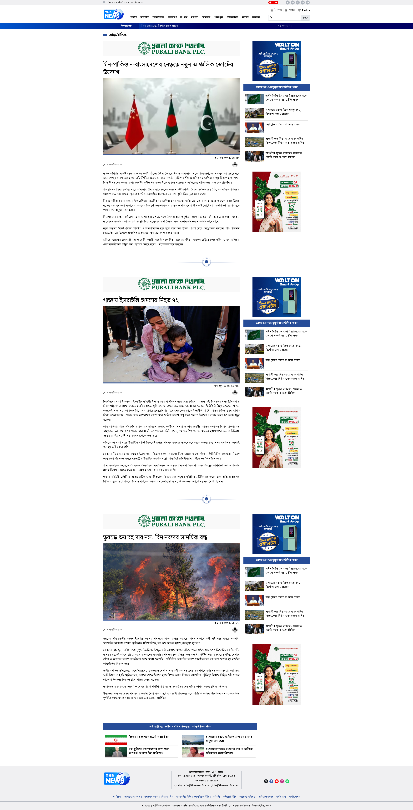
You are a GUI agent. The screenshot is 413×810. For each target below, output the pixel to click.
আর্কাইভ (292, 10)
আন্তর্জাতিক (158, 17)
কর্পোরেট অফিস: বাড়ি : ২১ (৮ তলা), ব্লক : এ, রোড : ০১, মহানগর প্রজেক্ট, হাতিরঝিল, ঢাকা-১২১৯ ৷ (206, 774)
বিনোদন (206, 17)
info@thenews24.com (225, 786)
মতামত (245, 17)
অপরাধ (183, 17)
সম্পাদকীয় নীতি (183, 797)
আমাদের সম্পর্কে (132, 797)
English (306, 10)
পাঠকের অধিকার (247, 797)
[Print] (234, 164)
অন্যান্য (256, 17)
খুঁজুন (305, 18)
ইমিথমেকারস (265, 806)
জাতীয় (134, 17)
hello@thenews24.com (196, 786)
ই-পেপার (278, 10)
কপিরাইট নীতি (229, 797)
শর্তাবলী (216, 797)
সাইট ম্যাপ (281, 797)
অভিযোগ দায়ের (266, 797)
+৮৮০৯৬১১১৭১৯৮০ (209, 781)
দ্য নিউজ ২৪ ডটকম (161, 806)
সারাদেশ (172, 17)
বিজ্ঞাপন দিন (167, 797)
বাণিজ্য (194, 17)
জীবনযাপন (232, 17)
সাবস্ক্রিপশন (294, 797)
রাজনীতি (145, 17)
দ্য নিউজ (117, 797)
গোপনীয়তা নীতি (201, 797)
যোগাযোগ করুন (150, 797)
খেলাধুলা (218, 17)
